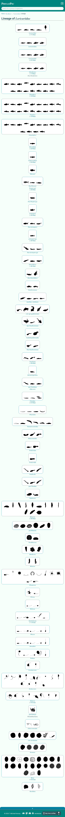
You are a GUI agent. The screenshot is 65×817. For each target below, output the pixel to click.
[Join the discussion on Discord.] (30, 813)
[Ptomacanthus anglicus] (29, 285)
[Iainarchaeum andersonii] (42, 747)
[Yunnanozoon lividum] (16, 421)
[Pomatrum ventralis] (26, 433)
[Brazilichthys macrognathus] (26, 247)
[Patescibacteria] (26, 766)
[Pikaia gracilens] (22, 409)
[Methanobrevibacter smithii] (19, 735)
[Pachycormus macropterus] (26, 181)
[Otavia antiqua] (39, 549)
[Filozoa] (35, 592)
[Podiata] (39, 653)
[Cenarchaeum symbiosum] (45, 735)
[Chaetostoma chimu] (19, 28)
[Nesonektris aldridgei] (32, 457)
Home (3, 13)
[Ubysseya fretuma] (6, 677)
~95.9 (32, 60)
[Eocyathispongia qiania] (32, 549)
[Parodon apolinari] (39, 82)
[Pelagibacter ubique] (19, 766)
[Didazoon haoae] (39, 433)
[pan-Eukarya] (32, 709)
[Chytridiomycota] (26, 616)
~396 (32, 215)
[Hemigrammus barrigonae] (52, 82)
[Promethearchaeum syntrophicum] (29, 723)
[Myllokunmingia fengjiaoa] (32, 382)
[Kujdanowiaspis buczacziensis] (19, 309)
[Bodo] (29, 696)
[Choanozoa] (52, 573)
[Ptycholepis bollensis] (32, 222)
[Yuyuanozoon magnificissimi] (32, 433)
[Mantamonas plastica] (19, 653)
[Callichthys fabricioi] (29, 41)
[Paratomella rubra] (58, 505)
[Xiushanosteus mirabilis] (26, 321)
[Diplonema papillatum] (35, 696)
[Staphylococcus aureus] (52, 759)
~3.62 (32, 702)
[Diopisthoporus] (19, 505)
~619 (32, 402)
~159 (32, 116)
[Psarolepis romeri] (26, 259)
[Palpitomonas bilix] (13, 677)
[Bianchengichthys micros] (35, 297)
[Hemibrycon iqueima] (32, 89)
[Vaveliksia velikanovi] (29, 561)
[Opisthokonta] (39, 616)
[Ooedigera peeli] (35, 445)
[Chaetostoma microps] (45, 28)
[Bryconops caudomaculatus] (26, 82)
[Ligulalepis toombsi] (29, 273)
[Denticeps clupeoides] (32, 142)
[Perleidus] (32, 196)
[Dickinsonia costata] (35, 525)
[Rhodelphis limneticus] (32, 677)
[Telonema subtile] (26, 677)
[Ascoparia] (13, 505)
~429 (32, 240)
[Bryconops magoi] (13, 82)
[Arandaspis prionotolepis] (35, 344)
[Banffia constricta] (39, 469)
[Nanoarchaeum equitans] (22, 747)
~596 (32, 363)
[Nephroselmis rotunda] (45, 677)
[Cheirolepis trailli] (39, 247)
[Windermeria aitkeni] (42, 525)
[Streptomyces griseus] (45, 759)
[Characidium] (19, 89)
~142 (32, 96)
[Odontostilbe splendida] (32, 82)
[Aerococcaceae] (13, 759)
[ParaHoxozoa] (35, 537)
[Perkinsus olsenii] (39, 677)
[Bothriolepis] (32, 321)
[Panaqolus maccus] (26, 28)
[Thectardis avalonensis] (26, 549)
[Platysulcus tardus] (19, 677)
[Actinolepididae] (32, 309)
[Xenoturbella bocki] (52, 505)
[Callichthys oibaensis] (22, 41)
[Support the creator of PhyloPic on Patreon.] (38, 813)
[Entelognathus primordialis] (22, 297)
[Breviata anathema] (19, 629)
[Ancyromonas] (35, 665)
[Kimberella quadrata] (29, 493)
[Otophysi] (45, 109)
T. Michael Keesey (14, 813)
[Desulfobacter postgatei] (32, 773)
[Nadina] (32, 505)
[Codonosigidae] (29, 580)
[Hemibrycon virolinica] (26, 89)
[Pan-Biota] (26, 786)
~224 (32, 148)
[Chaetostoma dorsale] (32, 28)
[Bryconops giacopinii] (45, 82)
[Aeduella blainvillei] (26, 222)
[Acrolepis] (32, 208)
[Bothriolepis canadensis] (39, 321)
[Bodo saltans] (9, 696)
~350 (32, 189)
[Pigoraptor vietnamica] (29, 592)
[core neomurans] (52, 735)
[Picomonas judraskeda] (52, 677)
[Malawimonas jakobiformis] (29, 665)
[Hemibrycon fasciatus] (39, 89)
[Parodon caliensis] (13, 89)
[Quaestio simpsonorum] (29, 537)
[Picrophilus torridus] (32, 735)
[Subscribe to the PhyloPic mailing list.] (23, 813)
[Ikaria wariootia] (6, 505)
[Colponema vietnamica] (58, 677)
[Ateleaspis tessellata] (29, 332)
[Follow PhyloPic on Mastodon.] (27, 813)
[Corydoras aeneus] (35, 41)
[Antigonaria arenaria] (26, 505)
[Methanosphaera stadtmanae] (13, 735)
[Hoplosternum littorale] (42, 41)
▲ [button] (32, 808)
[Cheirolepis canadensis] (32, 247)
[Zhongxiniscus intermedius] (26, 396)
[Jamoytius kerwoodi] (39, 356)
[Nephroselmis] (29, 684)
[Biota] (19, 759)
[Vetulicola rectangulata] (29, 445)
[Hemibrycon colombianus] (45, 89)
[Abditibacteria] (39, 759)
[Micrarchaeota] (29, 747)
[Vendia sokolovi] (48, 525)
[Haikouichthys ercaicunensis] (39, 382)
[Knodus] (6, 82)
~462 (32, 266)
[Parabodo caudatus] (55, 696)
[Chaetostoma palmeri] (39, 28)
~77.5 (32, 34)
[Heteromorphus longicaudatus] (32, 469)
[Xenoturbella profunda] (45, 505)
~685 (32, 518)
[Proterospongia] (58, 573)
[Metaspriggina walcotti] (32, 370)
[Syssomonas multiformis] (29, 604)
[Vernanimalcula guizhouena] (39, 512)
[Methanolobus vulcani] (39, 735)
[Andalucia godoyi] (22, 696)
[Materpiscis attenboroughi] (26, 309)
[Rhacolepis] (39, 181)
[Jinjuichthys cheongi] (32, 169)
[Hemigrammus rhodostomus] (52, 89)
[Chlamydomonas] (42, 684)
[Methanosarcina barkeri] (26, 735)
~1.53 (32, 622)
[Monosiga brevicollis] (6, 573)
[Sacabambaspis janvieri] (29, 344)
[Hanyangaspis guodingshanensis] (35, 332)
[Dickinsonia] (16, 525)
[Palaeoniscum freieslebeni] (32, 234)
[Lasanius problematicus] (32, 356)
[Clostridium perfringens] (6, 766)
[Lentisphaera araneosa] (13, 766)
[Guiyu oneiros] (32, 259)
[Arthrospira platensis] (58, 759)
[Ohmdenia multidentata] (32, 181)
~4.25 (32, 779)
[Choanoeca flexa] (26, 573)
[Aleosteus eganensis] (39, 309)
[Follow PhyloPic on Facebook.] (33, 813)
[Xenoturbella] (32, 512)
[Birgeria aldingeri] (39, 222)
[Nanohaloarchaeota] (35, 747)
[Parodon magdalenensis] (58, 82)
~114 (32, 73)
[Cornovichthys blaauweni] (26, 356)
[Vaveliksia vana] (35, 561)
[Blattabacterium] (6, 759)
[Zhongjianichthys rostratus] (26, 382)
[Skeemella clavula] (26, 469)
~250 (32, 162)
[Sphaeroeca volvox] (13, 573)
